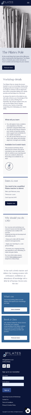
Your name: (5, 375)
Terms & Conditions (7, 402)
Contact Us (5, 399)
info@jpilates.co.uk (15, 257)
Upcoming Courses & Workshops (11, 397)
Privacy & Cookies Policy (9, 405)
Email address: (5, 382)
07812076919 (6, 361)
